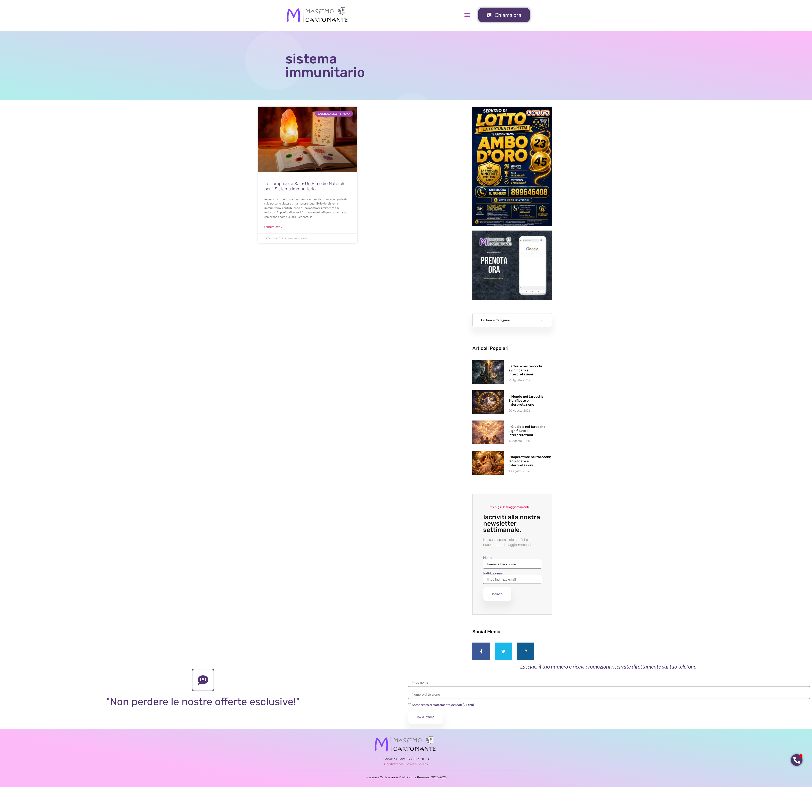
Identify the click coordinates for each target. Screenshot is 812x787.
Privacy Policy (417, 764)
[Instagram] (525, 651)
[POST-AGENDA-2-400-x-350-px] (512, 299)
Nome (487, 557)
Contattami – (395, 764)
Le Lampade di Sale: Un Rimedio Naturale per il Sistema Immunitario (305, 186)
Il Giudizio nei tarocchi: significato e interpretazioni (527, 431)
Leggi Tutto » (273, 227)
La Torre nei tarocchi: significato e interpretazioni (526, 370)
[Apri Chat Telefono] (796, 760)
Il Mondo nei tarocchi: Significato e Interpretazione (526, 400)
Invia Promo (426, 717)
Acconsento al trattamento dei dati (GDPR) (442, 704)
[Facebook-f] (481, 651)
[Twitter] (503, 651)
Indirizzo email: (494, 573)
